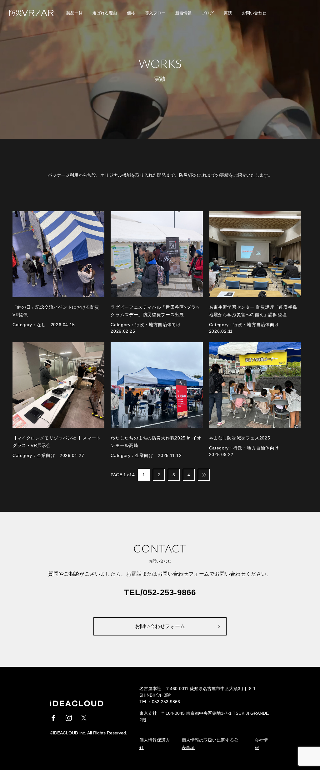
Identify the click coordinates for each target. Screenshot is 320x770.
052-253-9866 (169, 592)
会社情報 (261, 744)
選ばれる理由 (104, 13)
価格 (131, 13)
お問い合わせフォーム (160, 626)
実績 (228, 13)
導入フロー (155, 13)
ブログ (208, 13)
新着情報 (183, 13)
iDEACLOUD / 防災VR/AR (28, 13)
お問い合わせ (254, 13)
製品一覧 (74, 13)
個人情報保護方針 (154, 744)
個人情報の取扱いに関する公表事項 (210, 744)
